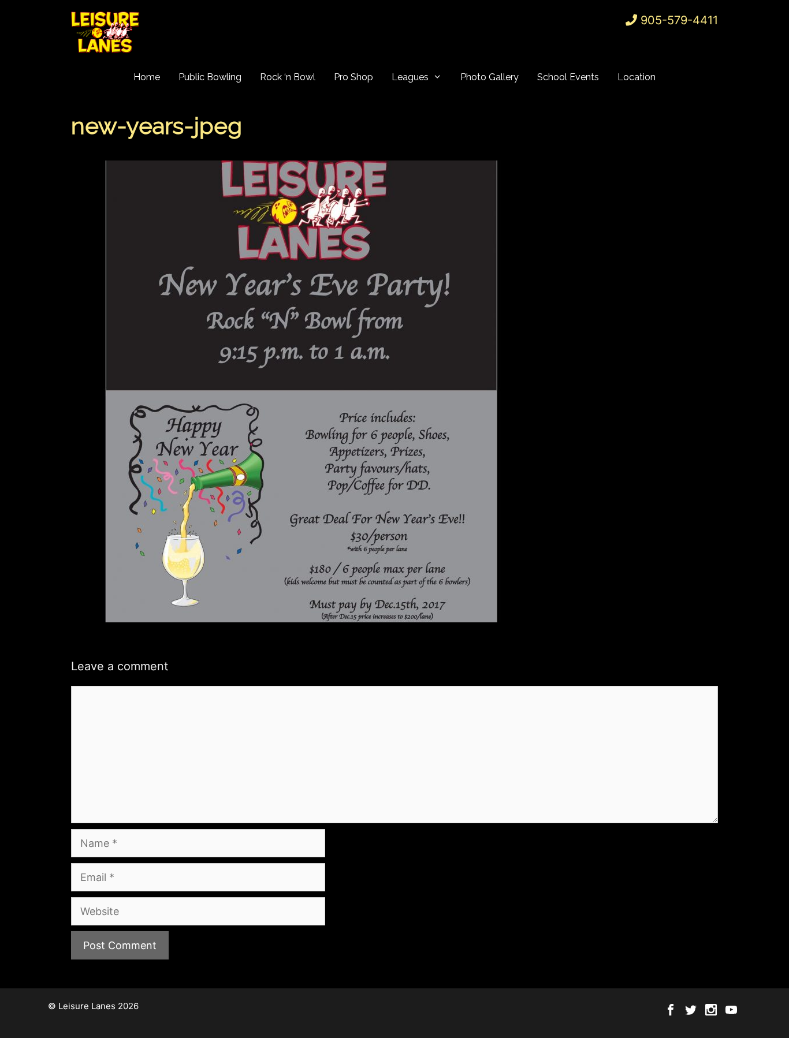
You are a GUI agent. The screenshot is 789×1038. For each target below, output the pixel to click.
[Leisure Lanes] (105, 32)
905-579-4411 (679, 20)
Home (146, 77)
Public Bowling (209, 77)
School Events (568, 77)
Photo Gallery (489, 77)
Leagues (410, 77)
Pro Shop (353, 77)
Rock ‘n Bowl (287, 77)
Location (636, 77)
